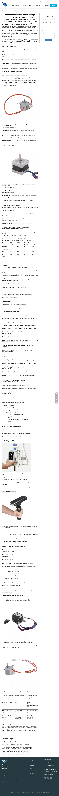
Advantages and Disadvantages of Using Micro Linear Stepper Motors (17, 748)
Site (34, 19)
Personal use (46, 31)
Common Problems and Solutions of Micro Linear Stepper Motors (16, 751)
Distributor (45, 27)
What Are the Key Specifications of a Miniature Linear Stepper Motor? (17, 750)
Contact (32, 773)
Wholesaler (45, 29)
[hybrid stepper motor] (20, 639)
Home (31, 760)
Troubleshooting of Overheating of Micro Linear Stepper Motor (15, 744)
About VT (32, 768)
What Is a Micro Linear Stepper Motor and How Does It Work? (15, 754)
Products (32, 763)
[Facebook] (45, 778)
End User (51, 27)
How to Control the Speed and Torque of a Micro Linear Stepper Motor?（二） (18, 745)
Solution (32, 765)
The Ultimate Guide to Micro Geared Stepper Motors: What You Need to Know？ (19, 743)
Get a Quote (53, 6)
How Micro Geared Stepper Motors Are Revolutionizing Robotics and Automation (19, 741)
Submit (48, 40)
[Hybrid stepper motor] (20, 182)
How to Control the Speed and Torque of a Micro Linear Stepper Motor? (17, 747)
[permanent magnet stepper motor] (20, 122)
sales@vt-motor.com (50, 762)
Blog (31, 771)
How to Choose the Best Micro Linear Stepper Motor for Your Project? (17, 752)
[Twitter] (51, 778)
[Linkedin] (48, 778)
